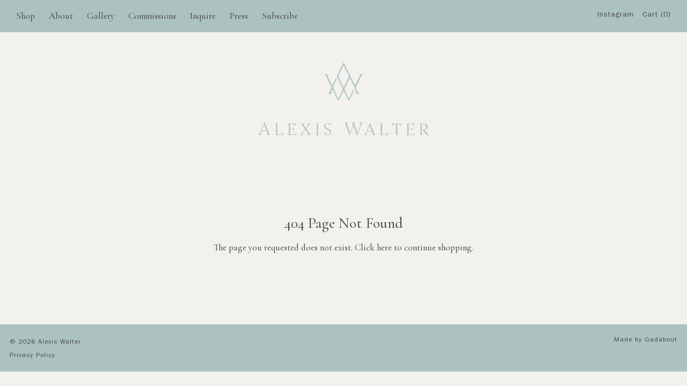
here (384, 247)
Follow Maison (619, 74)
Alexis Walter (59, 342)
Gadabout (661, 340)
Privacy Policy (32, 356)
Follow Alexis (618, 53)
